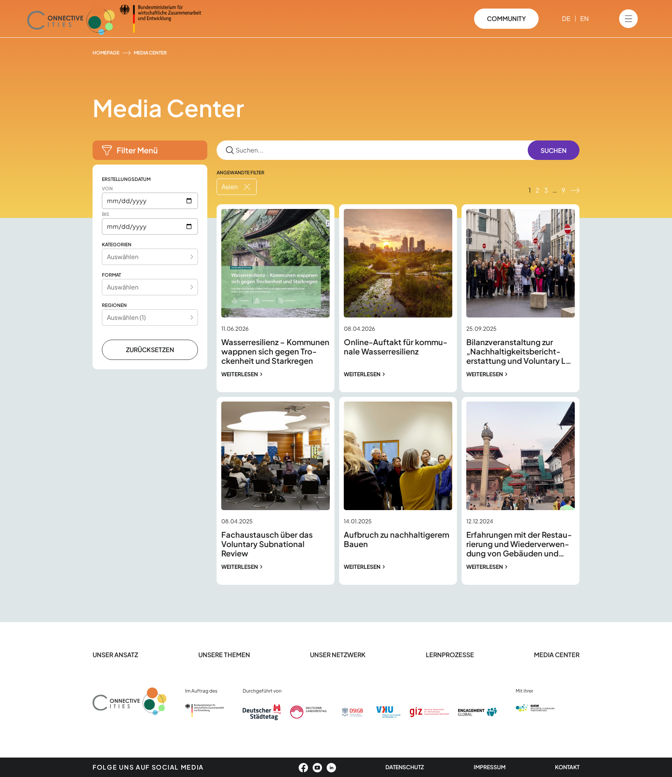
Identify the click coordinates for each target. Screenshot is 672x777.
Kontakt (567, 766)
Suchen (554, 150)
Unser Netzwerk (338, 655)
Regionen (114, 305)
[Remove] (247, 186)
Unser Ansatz (115, 655)
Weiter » (574, 190)
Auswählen (122, 257)
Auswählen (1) (126, 317)
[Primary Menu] (628, 18)
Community (506, 18)
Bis (105, 214)
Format (111, 275)
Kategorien (116, 244)
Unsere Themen (224, 655)
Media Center (556, 655)
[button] (150, 150)
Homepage (106, 53)
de (566, 18)
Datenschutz (404, 766)
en (584, 18)
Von (107, 188)
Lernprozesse (450, 655)
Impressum (490, 766)
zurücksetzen (150, 350)
